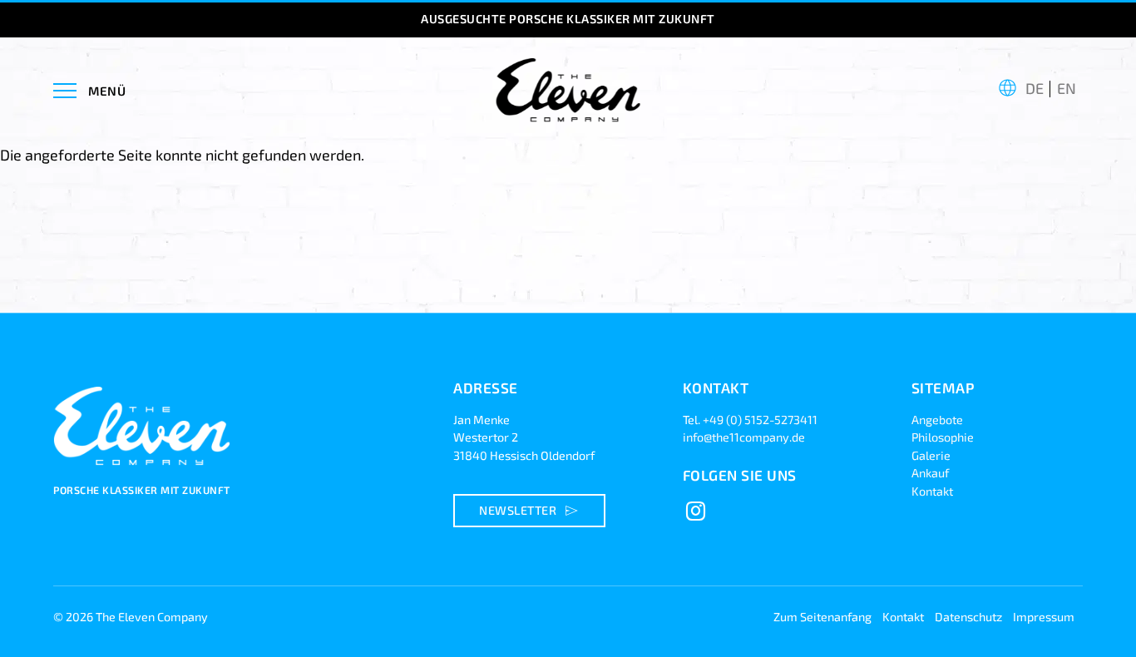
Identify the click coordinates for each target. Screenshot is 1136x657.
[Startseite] (144, 473)
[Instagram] (696, 511)
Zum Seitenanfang (822, 617)
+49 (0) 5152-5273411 (760, 419)
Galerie (931, 455)
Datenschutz (968, 617)
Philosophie (942, 437)
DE (1034, 88)
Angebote (937, 419)
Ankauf (930, 473)
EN (1066, 88)
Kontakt (932, 491)
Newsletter (530, 510)
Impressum (1043, 617)
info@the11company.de (744, 437)
